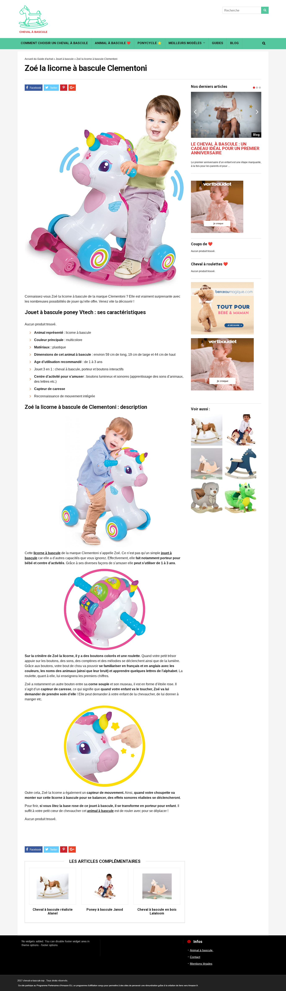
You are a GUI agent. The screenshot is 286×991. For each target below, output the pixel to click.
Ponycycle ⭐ (150, 43)
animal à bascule (100, 811)
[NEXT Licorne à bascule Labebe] (282, 485)
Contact (195, 957)
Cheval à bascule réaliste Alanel (53, 911)
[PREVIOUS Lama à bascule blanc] (4, 485)
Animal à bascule (201, 950)
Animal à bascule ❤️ (113, 43)
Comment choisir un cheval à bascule (54, 43)
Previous (195, 111)
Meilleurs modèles (185, 43)
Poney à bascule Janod (104, 910)
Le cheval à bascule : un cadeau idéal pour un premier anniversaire (225, 148)
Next (257, 111)
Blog (234, 43)
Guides (217, 43)
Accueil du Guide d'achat (39, 59)
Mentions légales (201, 963)
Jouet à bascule (65, 59)
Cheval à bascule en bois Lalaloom (156, 911)
